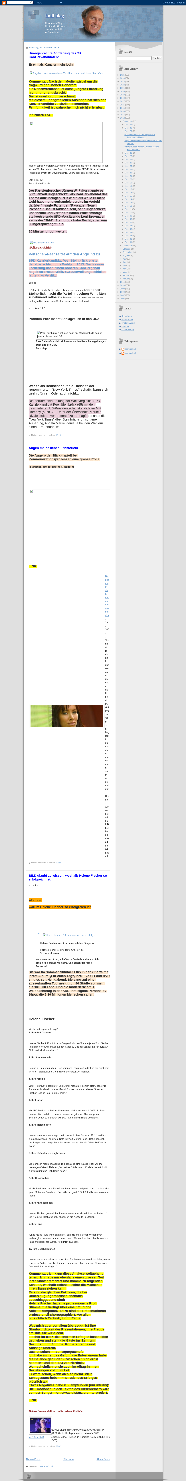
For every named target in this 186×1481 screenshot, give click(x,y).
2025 (122, 75)
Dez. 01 (128, 242)
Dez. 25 (128, 163)
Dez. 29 (128, 131)
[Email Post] (61, 435)
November (127, 246)
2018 (122, 98)
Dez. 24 (128, 166)
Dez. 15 (128, 196)
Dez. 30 (128, 128)
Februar (126, 275)
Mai (124, 265)
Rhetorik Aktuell (128, 323)
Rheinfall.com (127, 320)
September (128, 252)
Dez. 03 (128, 236)
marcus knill (130, 349)
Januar (126, 279)
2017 (122, 101)
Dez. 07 (128, 222)
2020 (122, 91)
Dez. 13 (128, 202)
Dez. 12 (128, 206)
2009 (122, 289)
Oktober (126, 249)
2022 (122, 85)
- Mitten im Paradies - (55, 1411)
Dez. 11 (128, 209)
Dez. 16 (128, 192)
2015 (122, 108)
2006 (122, 298)
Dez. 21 (128, 176)
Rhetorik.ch (127, 316)
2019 (122, 95)
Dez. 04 (128, 232)
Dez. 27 (128, 156)
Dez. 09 (128, 216)
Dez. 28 (128, 153)
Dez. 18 (128, 186)
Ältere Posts (103, 1459)
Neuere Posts (33, 1459)
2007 (122, 295)
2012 (122, 118)
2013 (122, 114)
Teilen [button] (101, 1429)
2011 (122, 282)
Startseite (68, 1459)
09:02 (58, 863)
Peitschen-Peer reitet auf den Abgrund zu (64, 254)
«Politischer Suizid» (40, 247)
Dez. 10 (128, 212)
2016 (122, 105)
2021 (122, 88)
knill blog (54, 15)
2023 (122, 81)
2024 (122, 78)
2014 (122, 111)
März (125, 272)
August (126, 255)
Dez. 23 (128, 169)
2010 (122, 285)
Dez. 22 (128, 173)
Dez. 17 (128, 189)
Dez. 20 (128, 179)
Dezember (127, 121)
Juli (124, 259)
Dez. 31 (128, 124)
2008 (122, 292)
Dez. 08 (128, 219)
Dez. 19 (128, 183)
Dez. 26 (128, 159)
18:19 (58, 435)
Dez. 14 (128, 199)
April (125, 269)
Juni (125, 262)
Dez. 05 (128, 229)
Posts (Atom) (46, 1466)
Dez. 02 (128, 239)
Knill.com (125, 326)
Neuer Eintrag (128, 330)
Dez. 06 (128, 226)
